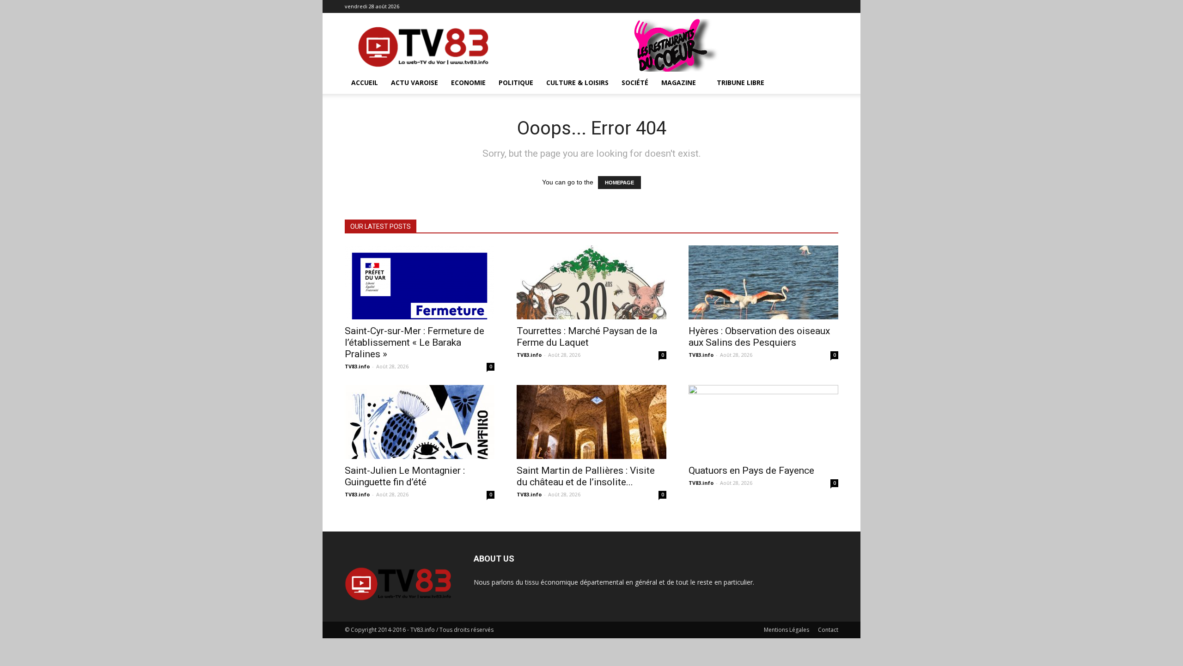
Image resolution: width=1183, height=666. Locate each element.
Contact (828, 630)
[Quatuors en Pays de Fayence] (763, 422)
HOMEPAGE (619, 182)
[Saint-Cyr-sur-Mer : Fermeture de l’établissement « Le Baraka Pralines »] (419, 282)
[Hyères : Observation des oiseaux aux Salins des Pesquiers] (763, 282)
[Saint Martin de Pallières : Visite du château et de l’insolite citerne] (591, 422)
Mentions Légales (786, 630)
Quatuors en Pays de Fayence (751, 470)
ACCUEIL (364, 82)
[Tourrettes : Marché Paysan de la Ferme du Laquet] (591, 282)
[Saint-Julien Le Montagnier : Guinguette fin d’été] (419, 422)
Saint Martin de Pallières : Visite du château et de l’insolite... (586, 476)
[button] (827, 83)
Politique (516, 82)
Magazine (678, 82)
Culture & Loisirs (577, 82)
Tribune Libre (740, 82)
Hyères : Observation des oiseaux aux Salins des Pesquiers (759, 336)
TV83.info (357, 366)
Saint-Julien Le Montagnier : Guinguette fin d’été (405, 476)
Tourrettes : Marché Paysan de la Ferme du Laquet (587, 336)
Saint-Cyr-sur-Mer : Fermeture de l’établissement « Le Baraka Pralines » (414, 342)
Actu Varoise (414, 82)
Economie (468, 82)
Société (635, 82)
